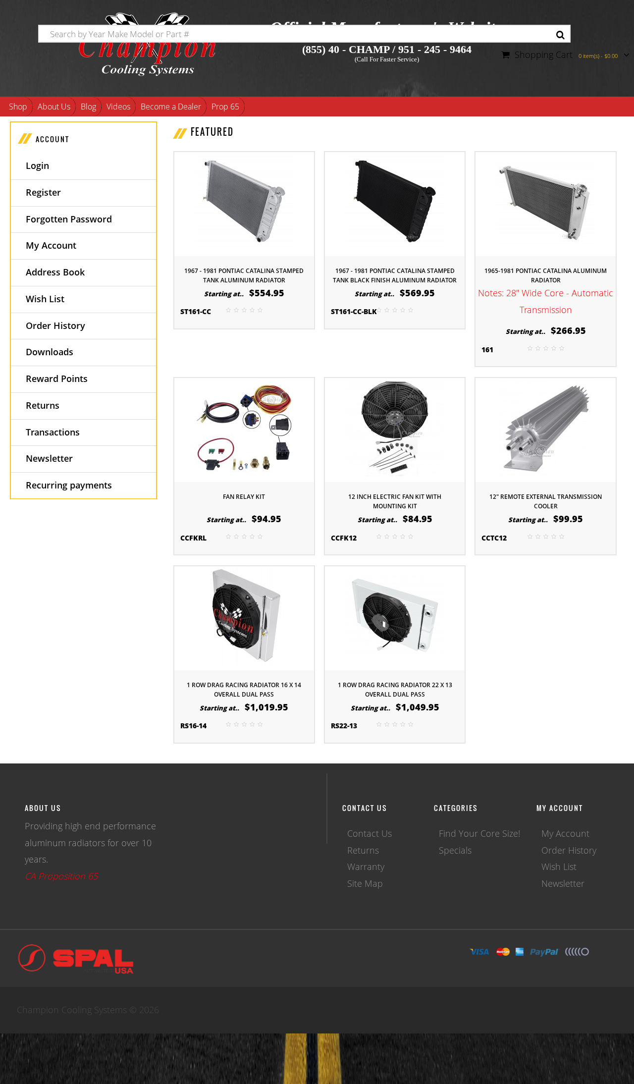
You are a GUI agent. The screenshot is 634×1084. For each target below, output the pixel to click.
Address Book (55, 272)
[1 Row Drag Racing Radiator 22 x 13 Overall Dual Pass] (394, 617)
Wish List (45, 299)
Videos (118, 106)
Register (43, 192)
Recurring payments (69, 485)
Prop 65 (225, 106)
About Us (54, 106)
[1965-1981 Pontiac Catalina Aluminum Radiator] (545, 203)
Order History (55, 325)
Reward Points (57, 378)
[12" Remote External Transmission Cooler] (545, 429)
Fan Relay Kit (244, 496)
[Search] (560, 35)
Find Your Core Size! (479, 833)
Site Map (365, 883)
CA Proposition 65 (61, 876)
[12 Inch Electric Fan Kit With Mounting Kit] (394, 429)
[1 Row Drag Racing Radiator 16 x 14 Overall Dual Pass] (244, 617)
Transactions (53, 432)
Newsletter (49, 458)
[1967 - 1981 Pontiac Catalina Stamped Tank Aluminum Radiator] (244, 203)
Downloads (49, 352)
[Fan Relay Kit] (244, 429)
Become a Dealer (171, 106)
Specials (455, 850)
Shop (18, 106)
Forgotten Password (69, 219)
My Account (51, 245)
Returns (42, 405)
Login (37, 165)
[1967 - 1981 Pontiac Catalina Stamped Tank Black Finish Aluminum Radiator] (394, 203)
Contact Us (369, 833)
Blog (88, 106)
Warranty (365, 866)
